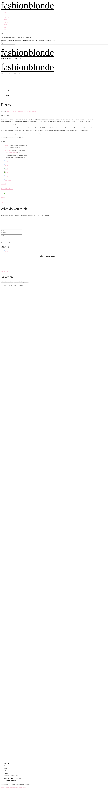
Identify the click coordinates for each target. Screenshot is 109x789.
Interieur (6, 22)
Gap (34, 111)
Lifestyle (6, 17)
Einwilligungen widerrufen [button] (10, 780)
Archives (6, 770)
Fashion (6, 14)
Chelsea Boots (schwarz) (10, 152)
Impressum (6, 763)
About (5, 29)
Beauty (6, 19)
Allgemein (20, 111)
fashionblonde (27, 52)
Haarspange (7, 150)
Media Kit (6, 773)
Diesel (31, 111)
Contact (5, 768)
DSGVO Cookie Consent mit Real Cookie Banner (13, 787)
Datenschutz (7, 765)
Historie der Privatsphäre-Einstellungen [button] (13, 778)
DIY (5, 27)
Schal (5, 155)
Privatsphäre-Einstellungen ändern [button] (11, 775)
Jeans (5, 147)
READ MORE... (5, 271)
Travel (5, 24)
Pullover (6, 145)
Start (5, 12)
